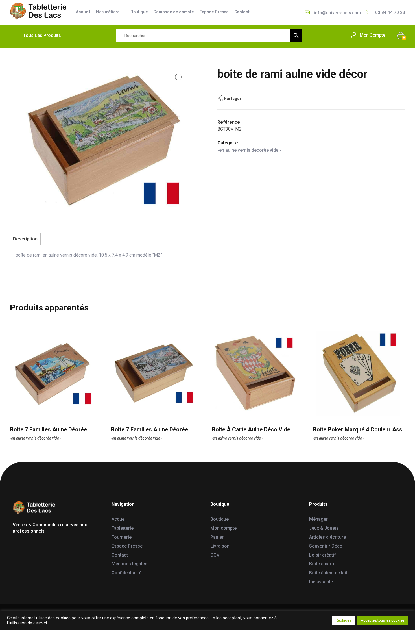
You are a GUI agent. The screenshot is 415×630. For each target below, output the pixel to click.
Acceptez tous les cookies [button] (383, 620)
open (178, 77)
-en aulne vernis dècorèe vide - (249, 150)
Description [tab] (25, 239)
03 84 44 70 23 (390, 12)
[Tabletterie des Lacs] (38, 11)
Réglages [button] (343, 620)
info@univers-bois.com (337, 12)
